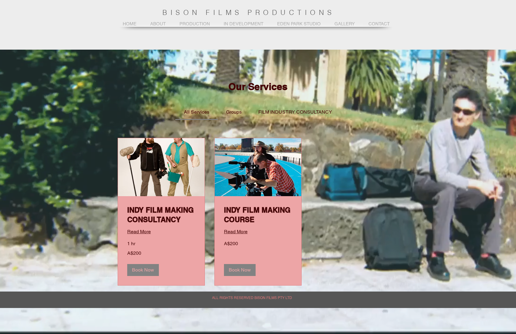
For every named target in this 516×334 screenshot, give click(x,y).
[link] (196, 112)
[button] (143, 270)
